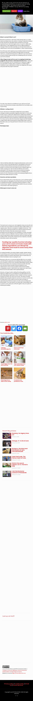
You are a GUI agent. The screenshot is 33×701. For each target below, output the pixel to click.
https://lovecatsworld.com (19, 673)
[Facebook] (19, 328)
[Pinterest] (8, 328)
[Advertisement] (16, 86)
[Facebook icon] (15, 695)
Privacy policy (9, 684)
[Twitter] (13, 328)
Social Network (18, 685)
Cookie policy (19, 684)
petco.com (7, 322)
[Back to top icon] (29, 697)
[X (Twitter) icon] (17, 695)
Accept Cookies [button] (6, 11)
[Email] (25, 328)
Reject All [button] (14, 11)
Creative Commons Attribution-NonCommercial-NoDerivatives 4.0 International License (15, 671)
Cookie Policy (26, 11)
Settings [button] (20, 11)
